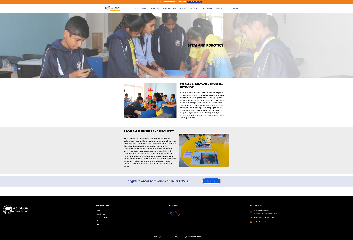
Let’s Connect (233, 8)
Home (136, 8)
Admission (194, 8)
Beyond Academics (169, 8)
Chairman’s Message (102, 217)
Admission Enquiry (194, 2)
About (144, 8)
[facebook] (171, 213)
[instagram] (178, 213)
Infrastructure (100, 221)
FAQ (97, 224)
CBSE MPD (220, 8)
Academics (155, 8)
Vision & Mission (101, 214)
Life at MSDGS (207, 8)
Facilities (183, 8)
